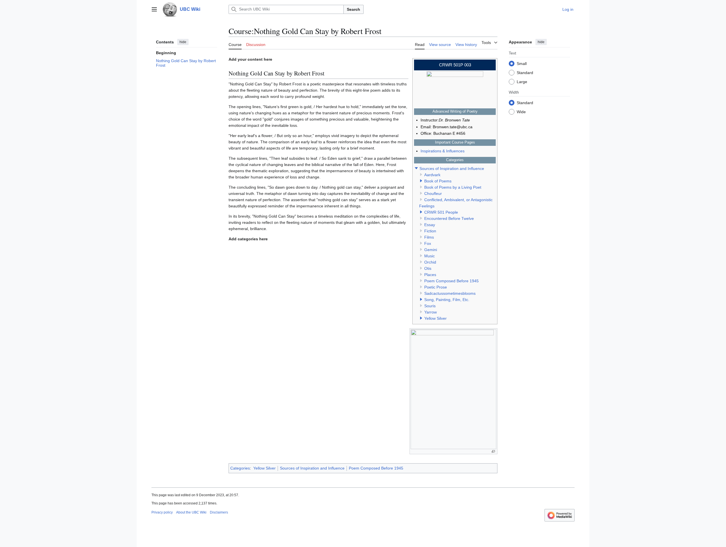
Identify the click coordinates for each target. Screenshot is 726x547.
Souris (430, 306)
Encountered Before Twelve (449, 218)
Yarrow (430, 312)
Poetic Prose (435, 287)
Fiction (430, 231)
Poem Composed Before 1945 (451, 281)
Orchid (430, 262)
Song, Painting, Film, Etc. (446, 299)
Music (429, 256)
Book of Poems (437, 181)
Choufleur (433, 193)
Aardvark (432, 174)
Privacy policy (162, 512)
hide (183, 42)
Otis (427, 268)
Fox (427, 243)
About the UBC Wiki (191, 512)
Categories (240, 468)
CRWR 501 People (441, 212)
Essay (429, 224)
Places (430, 274)
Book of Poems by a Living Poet (452, 187)
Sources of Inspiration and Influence (451, 168)
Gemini (430, 249)
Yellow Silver (435, 318)
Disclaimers (219, 512)
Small (522, 63)
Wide (521, 111)
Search (353, 9)
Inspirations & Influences (443, 151)
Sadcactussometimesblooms (450, 293)
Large (522, 81)
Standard (525, 72)
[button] (154, 9)
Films (429, 237)
